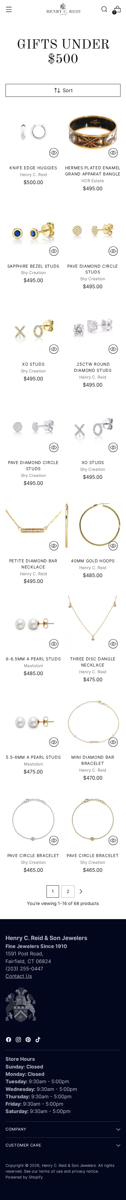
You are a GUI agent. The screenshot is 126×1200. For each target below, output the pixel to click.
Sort (68, 90)
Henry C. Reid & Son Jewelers (69, 1165)
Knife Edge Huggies (33, 167)
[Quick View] (53, 152)
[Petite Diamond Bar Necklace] (33, 525)
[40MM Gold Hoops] (93, 525)
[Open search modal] (104, 9)
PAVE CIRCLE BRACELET (33, 855)
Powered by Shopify (24, 1177)
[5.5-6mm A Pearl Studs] (33, 722)
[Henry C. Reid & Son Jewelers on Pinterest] (28, 1041)
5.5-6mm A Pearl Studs (33, 757)
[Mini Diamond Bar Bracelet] (93, 722)
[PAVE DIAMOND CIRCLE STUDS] (93, 230)
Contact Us (19, 976)
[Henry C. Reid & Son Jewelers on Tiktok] (38, 1041)
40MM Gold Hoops (92, 560)
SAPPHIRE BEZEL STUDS (33, 266)
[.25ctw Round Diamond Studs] (93, 329)
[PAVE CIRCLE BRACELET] (33, 820)
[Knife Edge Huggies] (33, 132)
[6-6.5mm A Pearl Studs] (33, 623)
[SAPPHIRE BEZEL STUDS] (33, 230)
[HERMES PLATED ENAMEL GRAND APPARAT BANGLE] (93, 132)
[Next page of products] (80, 891)
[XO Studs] (33, 329)
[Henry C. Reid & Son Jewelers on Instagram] (19, 1041)
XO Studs (33, 364)
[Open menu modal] (8, 9)
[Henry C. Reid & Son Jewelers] (63, 9)
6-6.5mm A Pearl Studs (33, 658)
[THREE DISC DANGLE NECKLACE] (93, 623)
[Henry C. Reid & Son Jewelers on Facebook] (9, 1041)
